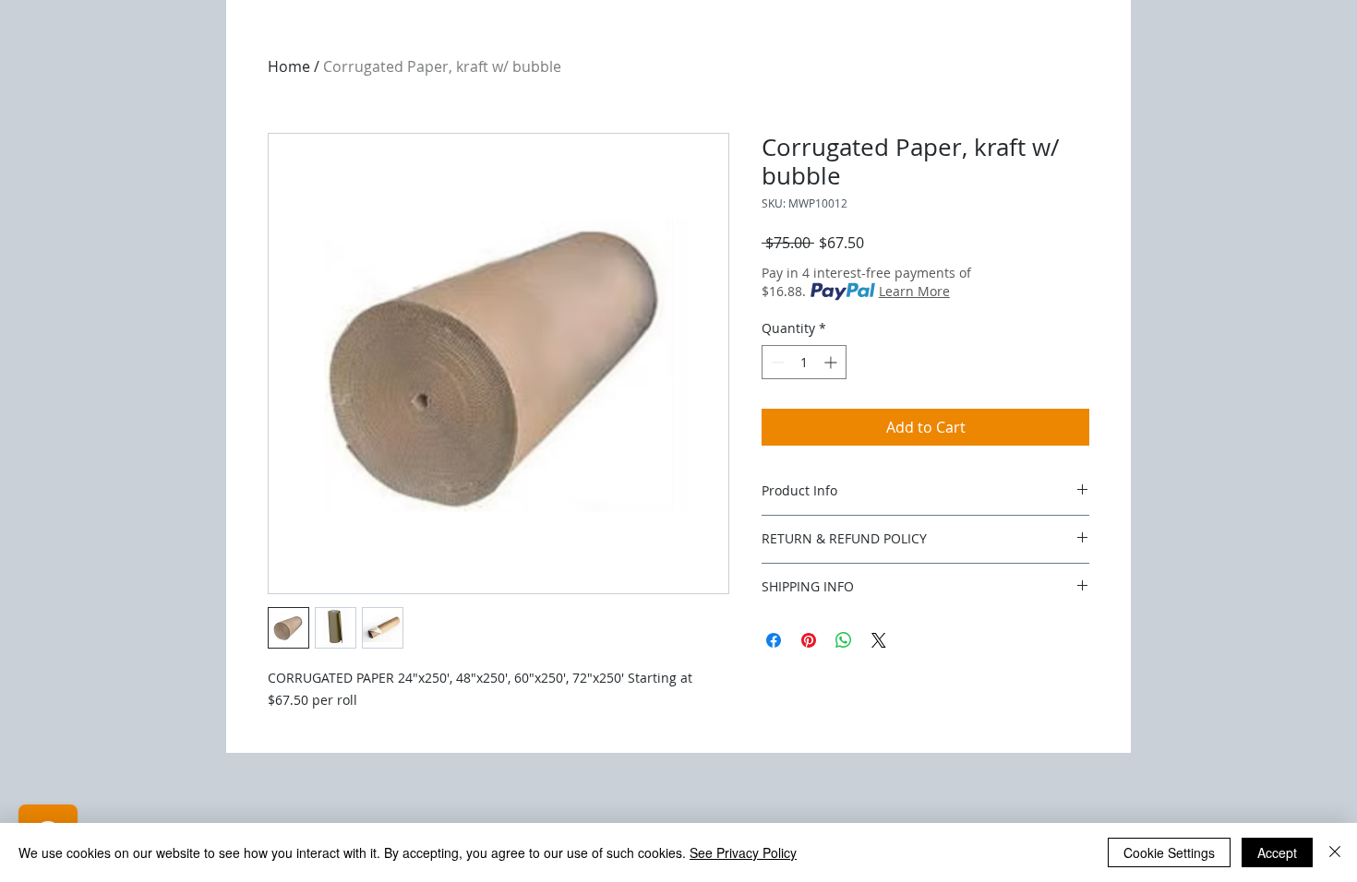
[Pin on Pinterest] (809, 640)
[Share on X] (879, 640)
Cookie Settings (1169, 852)
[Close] (1335, 852)
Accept (1277, 852)
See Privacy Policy (743, 852)
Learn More (914, 291)
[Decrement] (775, 362)
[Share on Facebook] (774, 640)
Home (289, 66)
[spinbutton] (804, 362)
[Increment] (832, 362)
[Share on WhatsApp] (844, 640)
